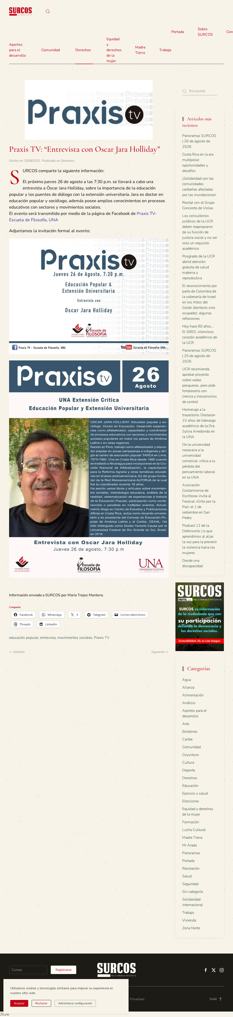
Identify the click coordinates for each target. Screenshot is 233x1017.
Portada (177, 31)
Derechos (67, 161)
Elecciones (190, 801)
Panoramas (191, 853)
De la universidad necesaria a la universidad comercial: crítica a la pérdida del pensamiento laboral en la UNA (198, 461)
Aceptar (19, 1003)
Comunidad (191, 747)
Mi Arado (189, 845)
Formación (190, 822)
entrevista (48, 637)
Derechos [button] (83, 50)
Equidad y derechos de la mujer (114, 50)
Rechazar (41, 1003)
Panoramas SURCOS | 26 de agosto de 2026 (199, 141)
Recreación (191, 868)
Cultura (188, 762)
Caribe (187, 739)
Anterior (19, 652)
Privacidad (137, 999)
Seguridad (190, 883)
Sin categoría (192, 891)
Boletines (190, 731)
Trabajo (165, 50)
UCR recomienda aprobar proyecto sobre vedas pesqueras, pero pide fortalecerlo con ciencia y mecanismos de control (199, 385)
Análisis (188, 702)
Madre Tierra (140, 50)
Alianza (188, 687)
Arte (185, 723)
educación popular (23, 637)
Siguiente (158, 652)
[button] (48, 11)
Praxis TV (101, 637)
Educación (190, 785)
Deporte (188, 770)
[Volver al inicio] (20, 11)
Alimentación (193, 695)
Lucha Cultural (194, 829)
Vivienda (189, 920)
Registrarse (63, 970)
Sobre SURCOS (205, 32)
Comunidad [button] (50, 50)
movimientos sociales (74, 637)
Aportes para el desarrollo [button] (17, 50)
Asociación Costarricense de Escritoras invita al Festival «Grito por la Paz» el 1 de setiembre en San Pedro (198, 501)
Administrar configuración (75, 1003)
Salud (187, 876)
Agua (186, 679)
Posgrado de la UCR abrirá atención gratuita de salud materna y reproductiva (198, 267)
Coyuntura (190, 754)
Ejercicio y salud (195, 793)
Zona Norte (191, 928)
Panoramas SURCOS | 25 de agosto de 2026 (199, 356)
